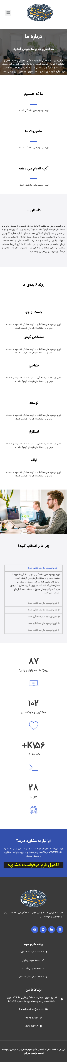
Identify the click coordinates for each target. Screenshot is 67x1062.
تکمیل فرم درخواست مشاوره (33, 864)
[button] (8, 13)
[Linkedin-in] (51, 929)
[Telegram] (43, 929)
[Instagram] (59, 929)
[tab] (33, 568)
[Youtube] (34, 929)
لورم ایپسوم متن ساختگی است (42, 568)
